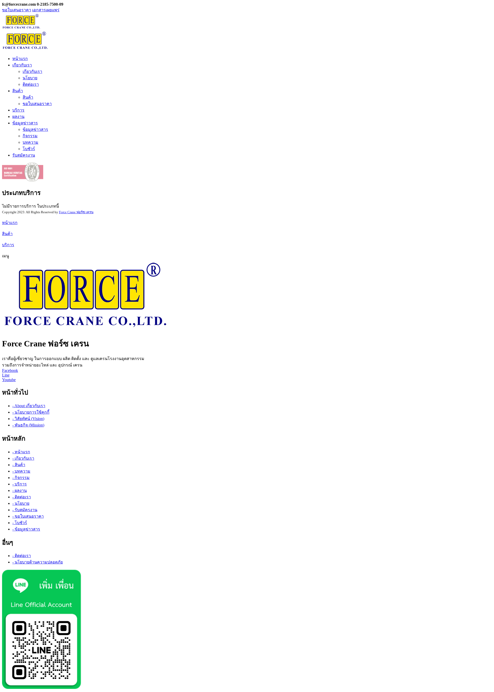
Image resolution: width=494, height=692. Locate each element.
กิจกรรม (30, 136)
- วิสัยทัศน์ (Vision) (28, 418)
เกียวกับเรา (32, 71)
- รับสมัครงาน (24, 510)
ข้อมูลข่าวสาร (35, 129)
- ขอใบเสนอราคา (28, 516)
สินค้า (28, 97)
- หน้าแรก (21, 452)
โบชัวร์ (29, 149)
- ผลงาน (19, 490)
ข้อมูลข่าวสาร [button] (25, 123)
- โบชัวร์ (19, 522)
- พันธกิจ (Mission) (28, 425)
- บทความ (21, 471)
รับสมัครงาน (23, 155)
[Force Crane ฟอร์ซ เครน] (85, 329)
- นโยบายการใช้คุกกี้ (30, 412)
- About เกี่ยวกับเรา (28, 406)
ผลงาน (18, 116)
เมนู (5, 256)
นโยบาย (30, 78)
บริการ (18, 110)
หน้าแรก (20, 58)
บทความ (30, 142)
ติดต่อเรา (31, 84)
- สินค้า (18, 465)
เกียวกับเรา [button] (22, 65)
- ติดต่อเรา (21, 497)
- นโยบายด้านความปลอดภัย (37, 562)
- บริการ (19, 484)
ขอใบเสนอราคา (16, 10)
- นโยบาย (20, 503)
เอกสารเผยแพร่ (45, 10)
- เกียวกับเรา (23, 458)
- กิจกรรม (21, 477)
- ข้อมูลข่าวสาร (26, 529)
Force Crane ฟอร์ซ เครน (76, 212)
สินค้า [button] (17, 91)
